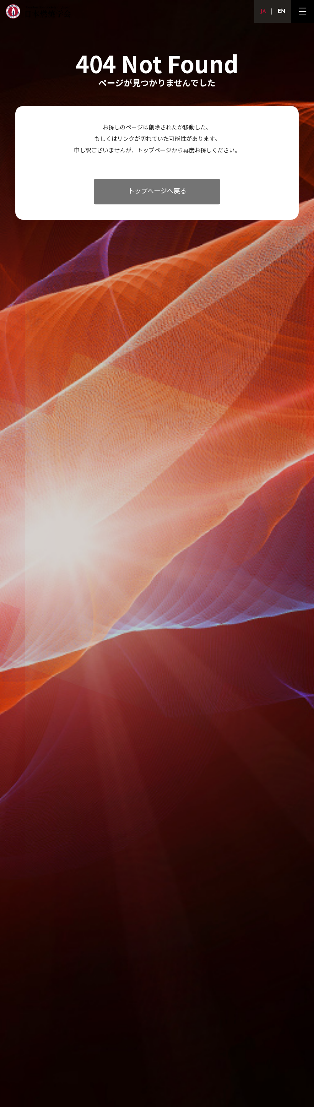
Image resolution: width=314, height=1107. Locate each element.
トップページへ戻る (157, 191)
